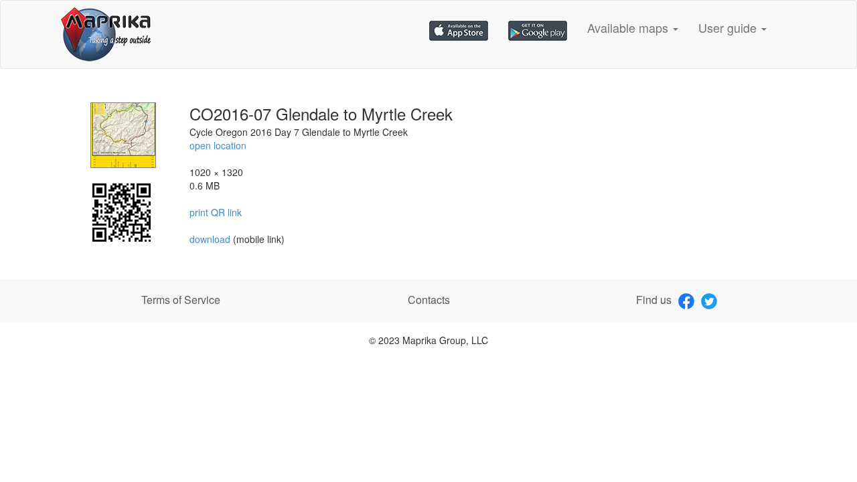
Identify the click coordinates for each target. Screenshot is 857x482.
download (211, 239)
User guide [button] (729, 27)
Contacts (429, 299)
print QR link (215, 212)
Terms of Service (180, 299)
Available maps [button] (629, 27)
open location (217, 145)
